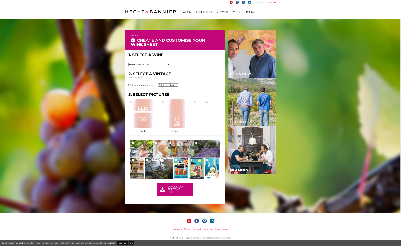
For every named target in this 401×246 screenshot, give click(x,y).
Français (259, 2)
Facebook (237, 2)
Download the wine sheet (175, 189)
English (272, 2)
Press (187, 229)
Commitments (204, 12)
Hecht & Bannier (150, 11)
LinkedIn (249, 2)
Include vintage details (142, 85)
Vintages (177, 229)
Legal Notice (221, 229)
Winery (187, 12)
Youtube (231, 2)
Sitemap (208, 229)
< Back (134, 35)
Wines (236, 12)
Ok (131, 243)
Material (250, 12)
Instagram (243, 2)
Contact (197, 229)
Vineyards (223, 12)
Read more (123, 243)
